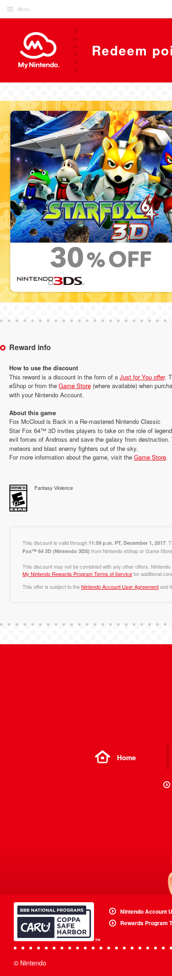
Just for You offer (142, 377)
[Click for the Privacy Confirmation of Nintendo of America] (57, 921)
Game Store (75, 385)
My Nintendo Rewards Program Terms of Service (77, 573)
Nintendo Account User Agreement (120, 586)
